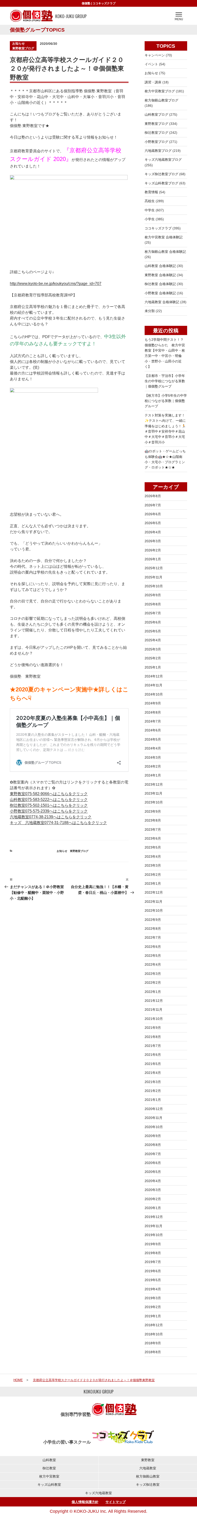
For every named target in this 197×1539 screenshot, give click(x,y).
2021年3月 (153, 1082)
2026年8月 (153, 496)
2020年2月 (153, 1199)
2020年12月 (154, 1109)
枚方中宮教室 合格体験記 (164, 237)
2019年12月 (154, 1217)
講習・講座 (153, 82)
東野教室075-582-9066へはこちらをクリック (49, 794)
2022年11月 (153, 901)
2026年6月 (153, 514)
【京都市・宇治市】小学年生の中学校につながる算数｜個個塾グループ (165, 381)
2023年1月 (153, 883)
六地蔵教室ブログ (158, 151)
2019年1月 (153, 1316)
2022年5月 (153, 955)
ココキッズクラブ (104, 3)
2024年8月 (153, 712)
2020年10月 (154, 1127)
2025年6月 (153, 622)
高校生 (150, 201)
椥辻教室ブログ (156, 132)
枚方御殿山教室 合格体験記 (165, 252)
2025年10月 (154, 586)
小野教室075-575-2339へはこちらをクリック (49, 811)
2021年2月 (153, 1091)
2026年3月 (153, 541)
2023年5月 (153, 847)
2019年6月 (153, 1271)
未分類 (150, 311)
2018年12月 (154, 1325)
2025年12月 (154, 568)
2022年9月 (153, 920)
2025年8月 (153, 604)
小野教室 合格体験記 (160, 293)
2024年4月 (153, 748)
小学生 (150, 219)
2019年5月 (153, 1280)
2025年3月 (153, 649)
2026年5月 (153, 523)
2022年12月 (154, 892)
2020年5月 (153, 1172)
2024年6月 (153, 730)
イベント (151, 64)
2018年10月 (154, 1334)
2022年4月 (153, 964)
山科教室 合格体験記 (160, 266)
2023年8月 (153, 820)
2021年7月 (153, 1046)
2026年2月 (153, 550)
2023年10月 (154, 802)
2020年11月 (153, 1118)
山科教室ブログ (156, 114)
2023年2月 (153, 875)
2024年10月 (154, 694)
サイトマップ (115, 1502)
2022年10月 (154, 910)
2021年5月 (153, 1064)
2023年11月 (153, 793)
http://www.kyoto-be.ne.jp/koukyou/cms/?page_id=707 (55, 283)
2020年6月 (153, 1163)
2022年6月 (153, 947)
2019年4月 (153, 1289)
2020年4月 (153, 1181)
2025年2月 (153, 658)
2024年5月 (153, 739)
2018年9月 (153, 1343)
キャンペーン (155, 55)
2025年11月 (153, 577)
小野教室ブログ (156, 142)
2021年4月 (153, 1073)
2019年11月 (153, 1226)
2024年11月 (153, 685)
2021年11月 (153, 1009)
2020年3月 (153, 1190)
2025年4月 (153, 640)
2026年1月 (153, 559)
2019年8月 (153, 1253)
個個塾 (86, 3)
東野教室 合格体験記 (160, 275)
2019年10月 (154, 1235)
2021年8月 (153, 1037)
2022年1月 (153, 992)
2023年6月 (153, 838)
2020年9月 (153, 1136)
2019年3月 (153, 1298)
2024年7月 (153, 721)
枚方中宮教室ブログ (160, 91)
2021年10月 (154, 1019)
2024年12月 (154, 676)
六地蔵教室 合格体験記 (162, 302)
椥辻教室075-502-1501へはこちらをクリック (49, 805)
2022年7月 (153, 937)
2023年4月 (153, 856)
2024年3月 (153, 757)
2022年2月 (153, 982)
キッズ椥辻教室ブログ (161, 174)
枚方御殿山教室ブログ (161, 100)
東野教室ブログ (23, 48)
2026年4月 (153, 532)
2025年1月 (153, 667)
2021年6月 (153, 1055)
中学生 (150, 210)
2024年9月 (153, 703)
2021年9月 (153, 1028)
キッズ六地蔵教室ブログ (163, 159)
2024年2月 (153, 766)
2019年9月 (153, 1244)
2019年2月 (153, 1307)
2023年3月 (153, 865)
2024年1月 (153, 775)
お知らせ (18, 43)
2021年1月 (153, 1100)
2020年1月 (153, 1208)
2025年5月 (153, 631)
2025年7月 (153, 613)
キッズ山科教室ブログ (161, 183)
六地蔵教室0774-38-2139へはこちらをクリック (51, 817)
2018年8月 (153, 1352)
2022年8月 (153, 928)
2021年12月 (154, 1001)
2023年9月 (153, 811)
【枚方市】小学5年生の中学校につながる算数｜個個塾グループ (166, 401)
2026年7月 (153, 505)
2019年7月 (153, 1262)
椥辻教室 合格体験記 (160, 284)
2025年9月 (153, 595)
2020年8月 (153, 1145)
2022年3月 (153, 974)
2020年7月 (153, 1154)
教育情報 (151, 192)
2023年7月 (153, 829)
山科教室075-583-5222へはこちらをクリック (49, 799)
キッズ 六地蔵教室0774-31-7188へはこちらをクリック (58, 823)
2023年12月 (154, 784)
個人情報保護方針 (85, 1502)
